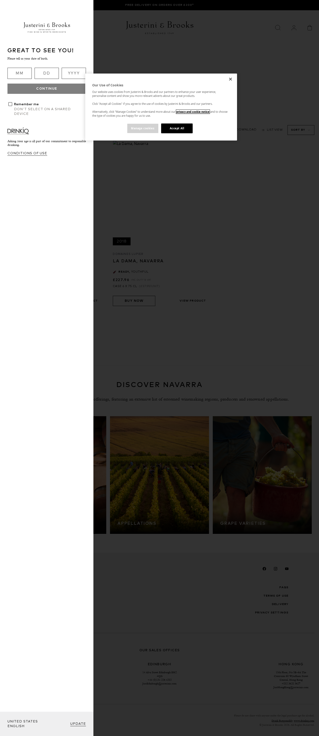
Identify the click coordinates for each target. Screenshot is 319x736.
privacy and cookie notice (192, 111)
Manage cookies (142, 128)
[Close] (230, 79)
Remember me (26, 104)
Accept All (177, 128)
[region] (161, 107)
